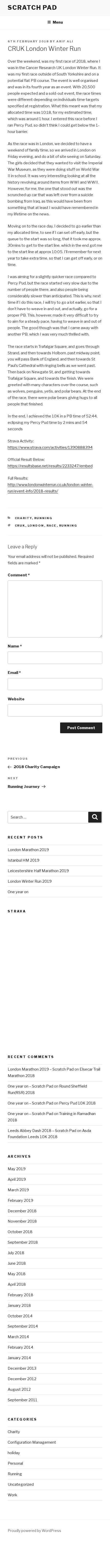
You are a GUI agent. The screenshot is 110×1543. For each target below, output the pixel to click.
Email (14, 672)
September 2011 (22, 1400)
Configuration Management (32, 1442)
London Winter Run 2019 (30, 881)
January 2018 (19, 1305)
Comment (19, 575)
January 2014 (19, 1358)
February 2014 (20, 1347)
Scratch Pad (32, 7)
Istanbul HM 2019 (23, 860)
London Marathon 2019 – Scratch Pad (41, 1069)
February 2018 (20, 1295)
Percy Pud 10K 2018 (77, 1103)
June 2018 (17, 1263)
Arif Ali (64, 41)
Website (16, 699)
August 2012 (19, 1389)
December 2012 (22, 1379)
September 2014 (23, 1326)
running (68, 525)
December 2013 (22, 1368)
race (52, 525)
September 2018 (23, 1242)
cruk (20, 525)
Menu (58, 22)
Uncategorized (21, 1484)
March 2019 (18, 1190)
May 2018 (17, 1274)
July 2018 (16, 1253)
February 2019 (20, 1200)
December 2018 (22, 1211)
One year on (18, 892)
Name (15, 646)
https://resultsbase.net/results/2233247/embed (50, 466)
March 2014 (18, 1337)
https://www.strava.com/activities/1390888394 (50, 447)
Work (12, 1495)
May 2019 (17, 1169)
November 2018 (22, 1221)
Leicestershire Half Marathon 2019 (38, 871)
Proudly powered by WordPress (34, 1530)
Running (43, 518)
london (36, 525)
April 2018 (17, 1284)
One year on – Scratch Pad (30, 1086)
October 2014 (20, 1316)
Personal (15, 1463)
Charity (23, 518)
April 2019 (17, 1179)
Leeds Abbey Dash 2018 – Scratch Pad (42, 1130)
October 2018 (20, 1232)
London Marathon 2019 (28, 849)
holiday (14, 1453)
